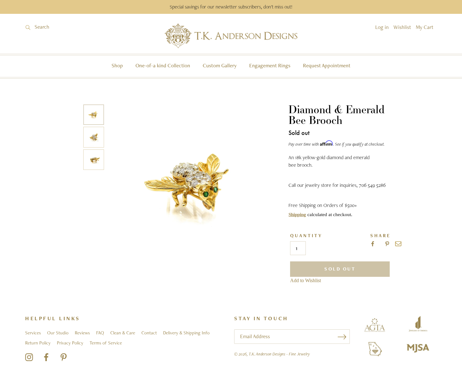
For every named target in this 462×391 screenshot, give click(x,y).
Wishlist (402, 27)
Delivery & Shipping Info (186, 333)
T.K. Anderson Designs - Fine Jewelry (279, 354)
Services (33, 333)
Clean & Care (122, 333)
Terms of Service (106, 343)
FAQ (100, 333)
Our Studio (58, 333)
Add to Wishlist (305, 280)
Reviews (82, 333)
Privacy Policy (70, 343)
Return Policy (38, 343)
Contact (149, 333)
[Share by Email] (398, 243)
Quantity (306, 235)
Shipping (297, 214)
